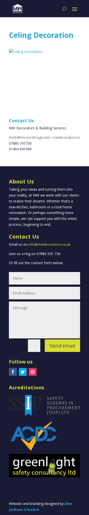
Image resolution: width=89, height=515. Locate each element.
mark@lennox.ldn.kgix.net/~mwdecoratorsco (44, 137)
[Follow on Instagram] (33, 372)
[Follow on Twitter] (23, 372)
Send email (62, 345)
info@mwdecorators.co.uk (49, 244)
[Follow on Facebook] (13, 372)
